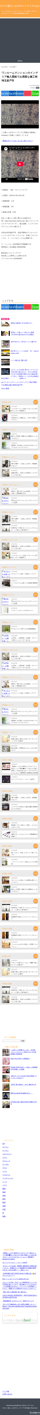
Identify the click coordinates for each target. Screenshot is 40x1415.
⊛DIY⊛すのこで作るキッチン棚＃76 (23, 342)
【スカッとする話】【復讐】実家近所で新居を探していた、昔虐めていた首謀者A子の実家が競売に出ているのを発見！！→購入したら (19, 1268)
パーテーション (7, 1178)
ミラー (4, 1185)
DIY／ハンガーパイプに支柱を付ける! (15, 1279)
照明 (4, 1202)
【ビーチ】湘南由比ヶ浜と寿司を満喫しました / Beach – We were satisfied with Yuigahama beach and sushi (19, 1306)
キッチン (5, 1150)
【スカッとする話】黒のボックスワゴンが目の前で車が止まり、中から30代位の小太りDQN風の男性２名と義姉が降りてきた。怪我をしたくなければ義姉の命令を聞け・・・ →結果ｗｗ (20, 374)
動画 (37, 87)
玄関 (4, 1206)
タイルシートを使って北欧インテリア (23, 574)
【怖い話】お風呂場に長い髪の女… (14, 1292)
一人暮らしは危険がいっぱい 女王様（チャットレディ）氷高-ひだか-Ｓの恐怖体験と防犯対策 (23, 1052)
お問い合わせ (7, 1394)
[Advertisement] (20, 38)
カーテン (5, 1147)
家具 (4, 1199)
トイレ (4, 1171)
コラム (4, 1157)
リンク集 (5, 1391)
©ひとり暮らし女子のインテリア (13, 1408)
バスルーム (6, 1175)
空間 (4, 1209)
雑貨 (4, 1216)
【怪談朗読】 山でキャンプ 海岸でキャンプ (18, 1301)
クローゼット (7, 1154)
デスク (4, 1168)
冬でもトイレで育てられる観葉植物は (23, 629)
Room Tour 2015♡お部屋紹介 (20, 1058)
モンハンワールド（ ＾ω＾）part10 (22, 779)
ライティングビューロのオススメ (22, 610)
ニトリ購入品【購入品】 (19, 360)
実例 (4, 1195)
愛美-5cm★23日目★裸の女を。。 (21, 1093)
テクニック (6, 1161)
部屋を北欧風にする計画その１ (22, 323)
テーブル (5, 1164)
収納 (4, 1192)
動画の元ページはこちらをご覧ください (18, 141)
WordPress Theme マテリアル (24, 1405)
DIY (3, 1143)
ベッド (4, 1182)
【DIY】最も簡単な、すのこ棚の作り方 (23, 1084)
